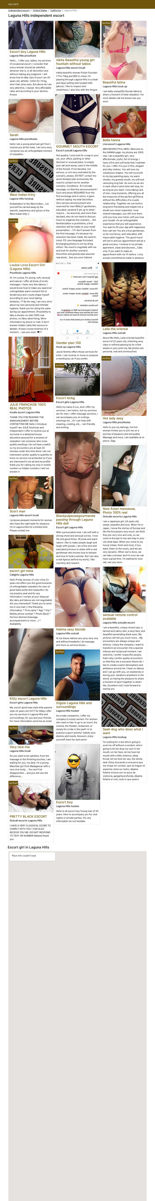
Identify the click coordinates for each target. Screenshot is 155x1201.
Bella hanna (111, 140)
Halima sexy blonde (70, 629)
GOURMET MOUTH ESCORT (77, 146)
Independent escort (19, 10)
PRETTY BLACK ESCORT (28, 816)
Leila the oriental (115, 329)
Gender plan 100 (68, 343)
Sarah (14, 135)
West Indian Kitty (22, 195)
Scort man (17, 511)
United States (40, 10)
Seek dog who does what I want (123, 731)
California (55, 10)
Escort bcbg (65, 398)
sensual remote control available (120, 616)
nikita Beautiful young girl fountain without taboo (75, 62)
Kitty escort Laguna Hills (28, 698)
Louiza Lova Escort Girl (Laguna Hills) (27, 267)
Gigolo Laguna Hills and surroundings (74, 705)
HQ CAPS (13, 4)
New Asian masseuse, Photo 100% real (119, 510)
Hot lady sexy (113, 418)
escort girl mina (21, 571)
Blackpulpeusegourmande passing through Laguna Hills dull (75, 519)
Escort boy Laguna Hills (27, 52)
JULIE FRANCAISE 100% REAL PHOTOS (28, 406)
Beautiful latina (114, 82)
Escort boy (64, 802)
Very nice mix (20, 747)
